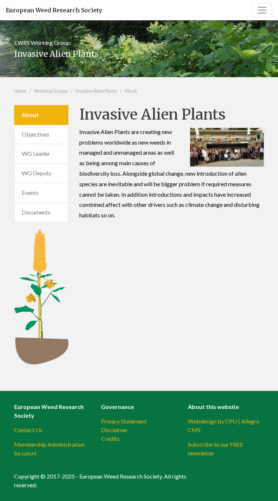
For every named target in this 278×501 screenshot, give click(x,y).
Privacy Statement (124, 421)
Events (30, 192)
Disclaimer (114, 429)
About (131, 91)
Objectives (35, 134)
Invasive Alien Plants (96, 91)
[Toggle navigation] (262, 10)
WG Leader (36, 153)
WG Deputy (36, 173)
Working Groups (51, 91)
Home (20, 91)
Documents (36, 212)
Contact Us (28, 429)
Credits (110, 438)
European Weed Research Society (54, 10)
